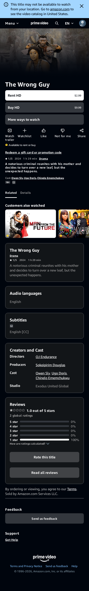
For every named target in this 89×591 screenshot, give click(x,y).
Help (75, 566)
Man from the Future (30, 223)
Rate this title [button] (45, 457)
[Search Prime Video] (57, 23)
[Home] (39, 23)
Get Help (11, 539)
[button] (29, 443)
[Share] (81, 130)
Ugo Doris (30, 178)
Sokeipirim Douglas (50, 365)
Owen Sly (17, 178)
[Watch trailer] (9, 130)
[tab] (11, 193)
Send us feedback (57, 566)
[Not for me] (62, 130)
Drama (43, 158)
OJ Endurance (46, 357)
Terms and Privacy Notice (26, 566)
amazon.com (60, 9)
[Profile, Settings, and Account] (82, 23)
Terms (71, 489)
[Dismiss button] (82, 6)
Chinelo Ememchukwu (50, 178)
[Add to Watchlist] (24, 130)
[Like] (43, 130)
